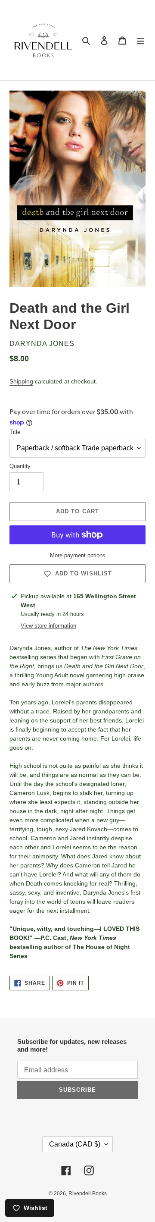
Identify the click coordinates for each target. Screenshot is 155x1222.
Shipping (21, 381)
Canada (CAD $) (74, 1144)
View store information (48, 625)
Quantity (20, 466)
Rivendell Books (87, 1194)
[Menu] (140, 40)
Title (14, 432)
